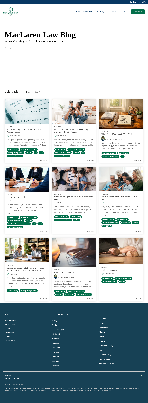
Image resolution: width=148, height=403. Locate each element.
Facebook (58, 294)
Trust (41, 153)
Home (78, 12)
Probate (29, 153)
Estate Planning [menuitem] (10, 320)
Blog (102, 12)
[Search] (127, 11)
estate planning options (15, 153)
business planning (108, 219)
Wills (34, 224)
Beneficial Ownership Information (19, 224)
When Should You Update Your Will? (116, 134)
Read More (43, 160)
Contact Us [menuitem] (8, 375)
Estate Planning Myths (16, 197)
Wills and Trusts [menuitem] (10, 324)
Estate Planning (13, 149)
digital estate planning (84, 294)
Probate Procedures (109, 270)
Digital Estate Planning (64, 272)
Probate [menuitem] (7, 328)
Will (36, 153)
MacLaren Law (15, 136)
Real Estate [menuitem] (8, 336)
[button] (137, 375)
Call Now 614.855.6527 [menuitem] (138, 2)
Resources (110, 12)
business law (125, 222)
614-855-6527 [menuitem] (10, 341)
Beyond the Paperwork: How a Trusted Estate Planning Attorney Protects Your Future (26, 269)
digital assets (69, 294)
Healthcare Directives (15, 156)
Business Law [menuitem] (9, 332)
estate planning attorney (29, 149)
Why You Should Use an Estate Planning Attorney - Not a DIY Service (71, 130)
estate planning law (108, 153)
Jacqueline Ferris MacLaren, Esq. (115, 139)
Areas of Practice (90, 12)
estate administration (109, 281)
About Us (121, 12)
